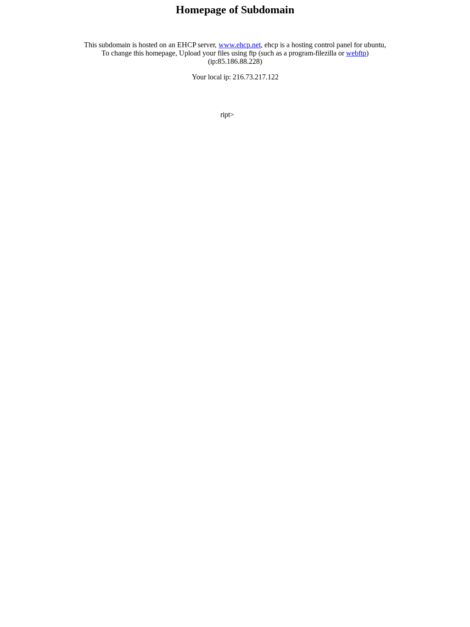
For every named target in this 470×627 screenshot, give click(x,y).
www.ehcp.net (239, 45)
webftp (356, 53)
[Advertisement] (111, 103)
